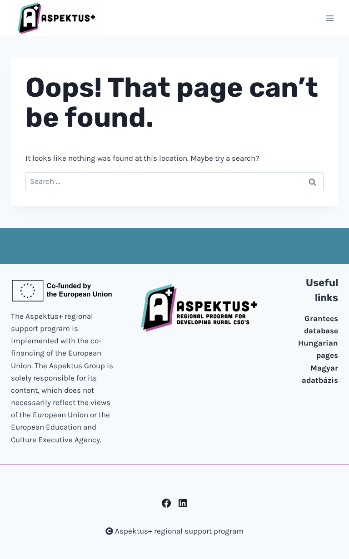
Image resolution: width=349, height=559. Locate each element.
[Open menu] (329, 18)
